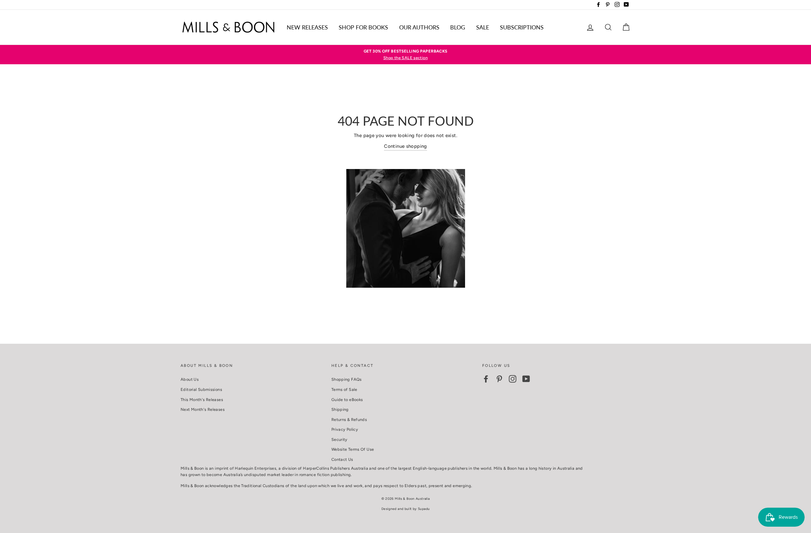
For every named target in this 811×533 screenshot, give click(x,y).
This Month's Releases (202, 399)
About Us (190, 379)
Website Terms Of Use (352, 449)
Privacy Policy (344, 429)
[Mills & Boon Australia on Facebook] (486, 379)
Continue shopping (405, 146)
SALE (482, 27)
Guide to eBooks (347, 399)
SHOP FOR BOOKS (363, 27)
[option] (405, 54)
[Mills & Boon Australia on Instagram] (512, 379)
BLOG (457, 27)
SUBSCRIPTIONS (522, 27)
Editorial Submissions (201, 389)
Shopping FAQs (346, 379)
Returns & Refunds (349, 419)
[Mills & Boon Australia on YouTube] (526, 379)
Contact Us (342, 459)
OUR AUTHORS (419, 27)
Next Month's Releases (203, 409)
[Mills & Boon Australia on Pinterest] (499, 379)
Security (339, 439)
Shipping (340, 409)
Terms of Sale (344, 389)
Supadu (424, 509)
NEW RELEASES (307, 27)
